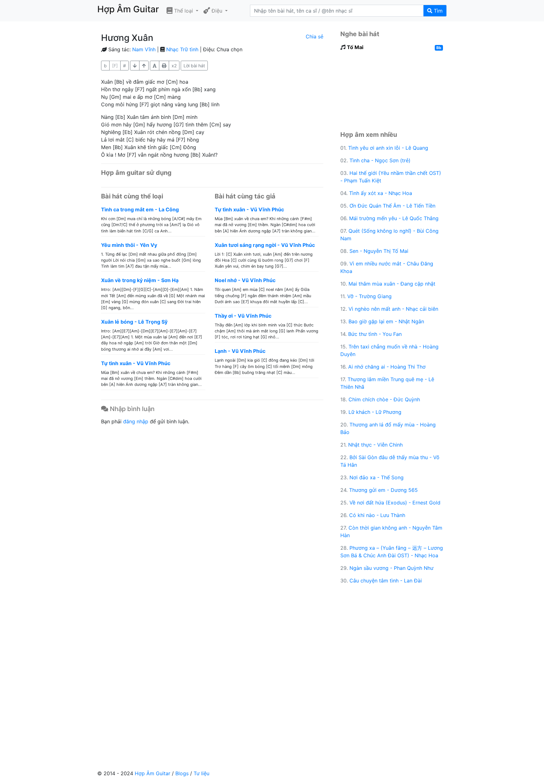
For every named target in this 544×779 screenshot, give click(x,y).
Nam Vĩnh (144, 49)
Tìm (437, 11)
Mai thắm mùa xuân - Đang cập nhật (391, 284)
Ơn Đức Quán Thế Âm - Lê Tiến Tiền (392, 206)
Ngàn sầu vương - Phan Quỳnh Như (391, 568)
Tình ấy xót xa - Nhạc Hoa (380, 193)
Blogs (182, 773)
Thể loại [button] (184, 11)
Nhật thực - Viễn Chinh (375, 445)
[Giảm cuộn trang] (144, 65)
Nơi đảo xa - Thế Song (376, 477)
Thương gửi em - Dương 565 (383, 490)
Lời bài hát (194, 65)
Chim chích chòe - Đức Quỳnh (384, 399)
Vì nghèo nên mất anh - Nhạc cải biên (393, 309)
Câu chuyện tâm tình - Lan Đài (385, 580)
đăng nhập (135, 421)
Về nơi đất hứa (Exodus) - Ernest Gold (394, 502)
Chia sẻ (314, 36)
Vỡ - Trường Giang (369, 296)
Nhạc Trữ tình (182, 49)
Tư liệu (201, 773)
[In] (164, 65)
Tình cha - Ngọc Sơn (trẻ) (380, 160)
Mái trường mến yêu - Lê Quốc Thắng (394, 218)
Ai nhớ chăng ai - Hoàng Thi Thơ (387, 367)
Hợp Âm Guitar (152, 773)
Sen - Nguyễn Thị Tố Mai (378, 251)
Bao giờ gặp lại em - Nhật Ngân (386, 321)
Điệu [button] (217, 11)
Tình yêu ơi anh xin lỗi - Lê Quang (388, 148)
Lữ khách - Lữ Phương (374, 412)
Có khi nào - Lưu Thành (377, 515)
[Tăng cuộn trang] (134, 65)
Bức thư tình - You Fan (375, 334)
